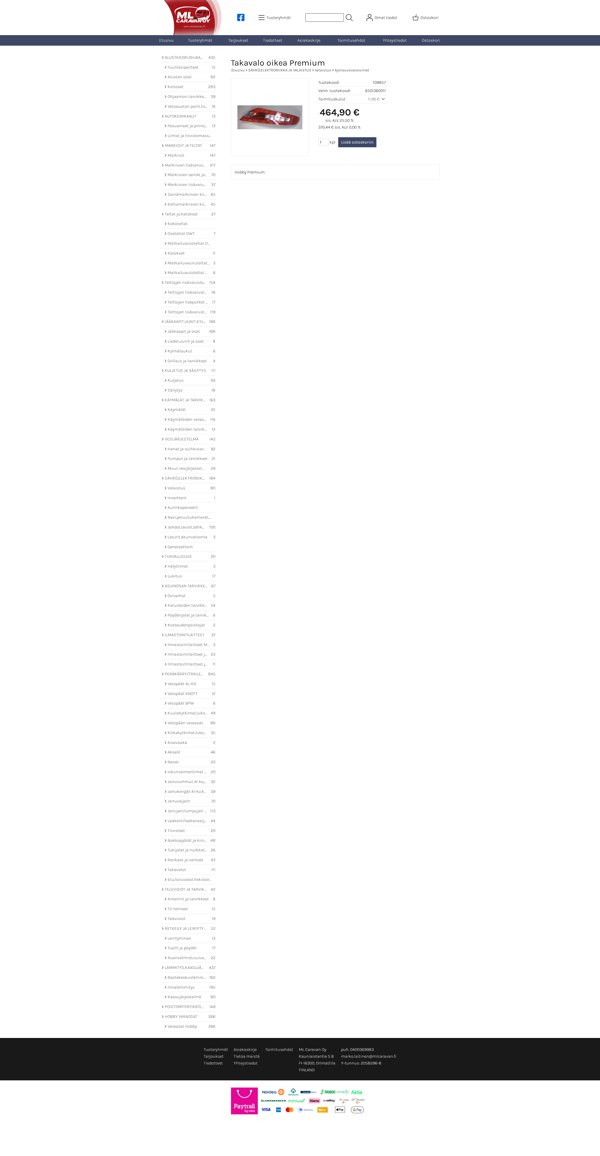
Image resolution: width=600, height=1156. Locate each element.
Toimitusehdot (351, 40)
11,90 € (374, 99)
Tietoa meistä (247, 1056)
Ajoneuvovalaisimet (352, 70)
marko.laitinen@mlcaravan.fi (368, 1056)
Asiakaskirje (308, 40)
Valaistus (323, 70)
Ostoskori (431, 40)
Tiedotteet (272, 40)
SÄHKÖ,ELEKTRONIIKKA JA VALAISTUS (279, 70)
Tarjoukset (238, 40)
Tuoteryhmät (200, 40)
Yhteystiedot (395, 40)
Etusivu (166, 40)
